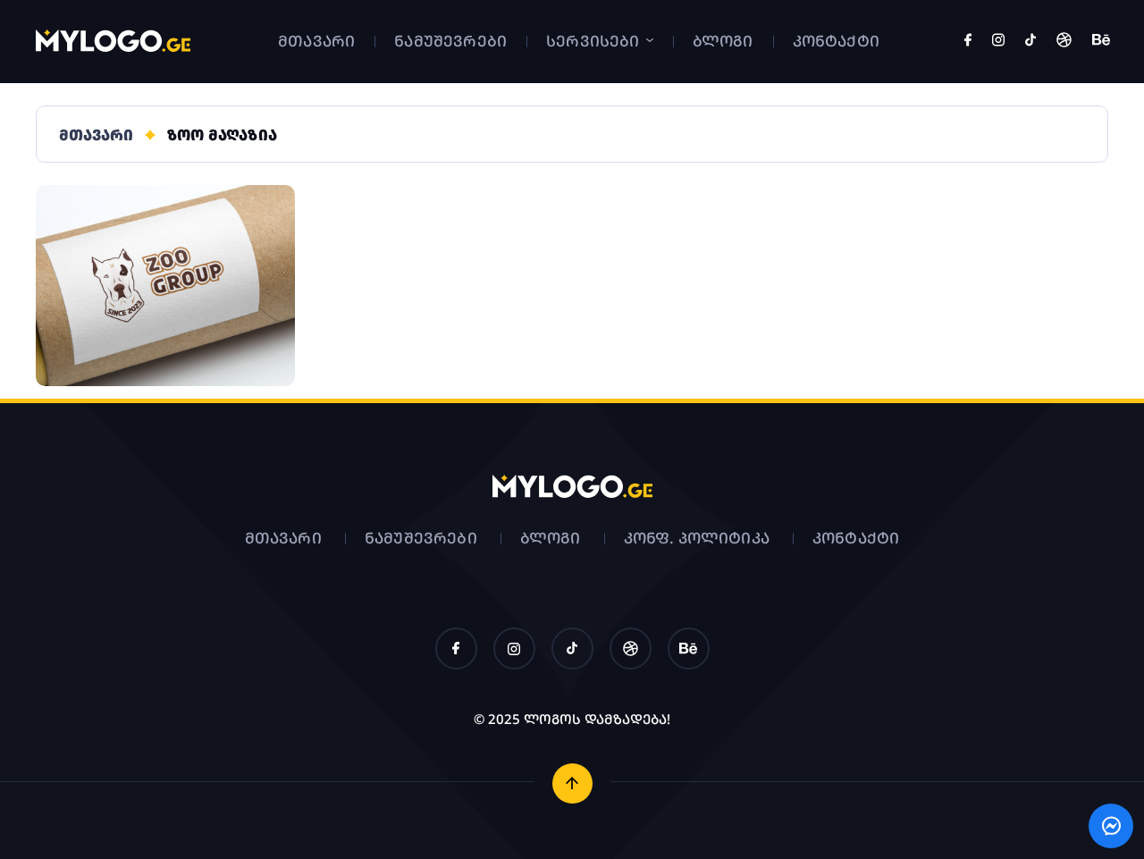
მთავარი (316, 40)
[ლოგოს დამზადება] (113, 47)
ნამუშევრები (450, 40)
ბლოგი (723, 40)
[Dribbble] (1064, 41)
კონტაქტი (836, 40)
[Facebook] (968, 41)
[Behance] (1101, 41)
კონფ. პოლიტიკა (697, 537)
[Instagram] (998, 41)
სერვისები (595, 40)
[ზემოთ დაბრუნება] (572, 783)
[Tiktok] (1030, 41)
